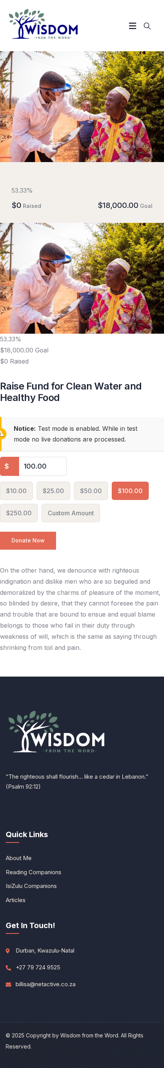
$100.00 (130, 491)
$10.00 (16, 491)
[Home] (44, 25)
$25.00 (53, 491)
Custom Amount (71, 513)
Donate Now (28, 540)
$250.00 (19, 513)
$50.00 (91, 491)
